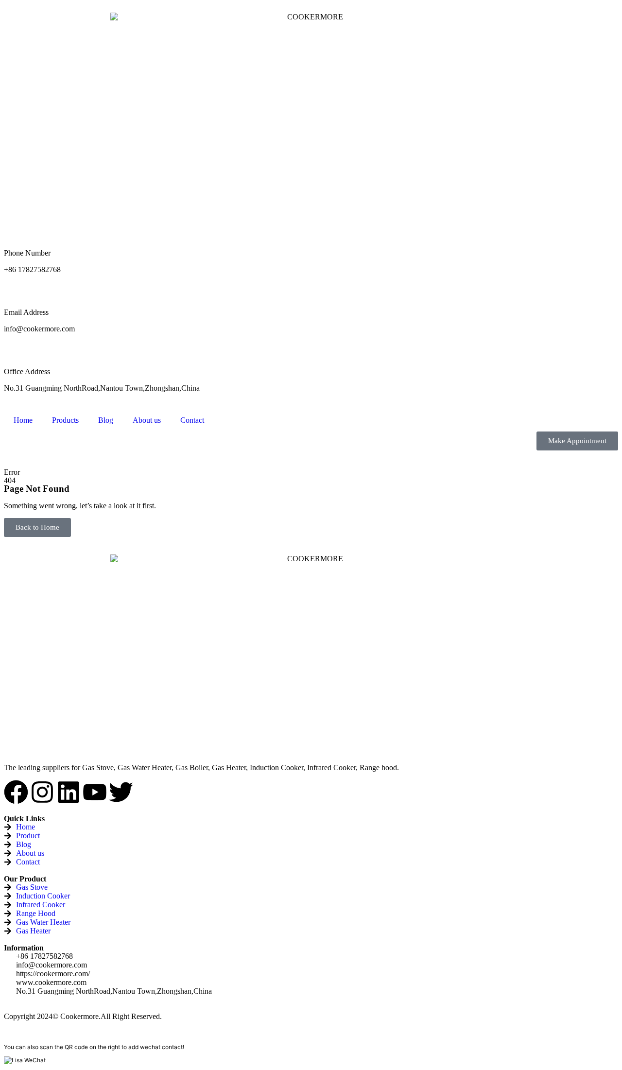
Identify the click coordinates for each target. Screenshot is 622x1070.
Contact (192, 420)
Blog (105, 420)
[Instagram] (42, 792)
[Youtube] (95, 792)
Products (65, 420)
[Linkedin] (68, 792)
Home (23, 420)
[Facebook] (16, 792)
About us (147, 420)
